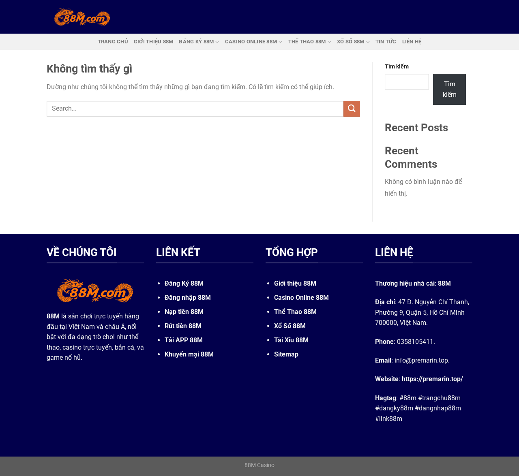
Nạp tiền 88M (184, 312)
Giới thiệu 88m (154, 41)
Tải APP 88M (184, 340)
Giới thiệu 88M (295, 283)
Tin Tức (386, 41)
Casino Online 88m (251, 41)
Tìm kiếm (397, 66)
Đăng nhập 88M (188, 297)
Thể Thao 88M (295, 312)
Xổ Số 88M (290, 326)
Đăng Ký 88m (196, 41)
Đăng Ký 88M (184, 283)
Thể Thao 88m (307, 41)
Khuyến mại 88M (189, 354)
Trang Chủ (113, 41)
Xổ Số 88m (350, 41)
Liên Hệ (412, 41)
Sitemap (286, 354)
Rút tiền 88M (183, 326)
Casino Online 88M (301, 297)
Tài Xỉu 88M (291, 340)
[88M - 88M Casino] (82, 17)
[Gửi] (351, 109)
